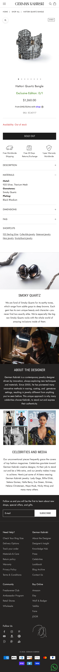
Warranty (7, 564)
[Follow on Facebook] (4, 631)
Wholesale (8, 606)
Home (5, 11)
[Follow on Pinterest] (19, 631)
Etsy (34, 595)
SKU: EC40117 (29, 112)
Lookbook (37, 564)
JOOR (35, 616)
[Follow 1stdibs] (4, 641)
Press (34, 554)
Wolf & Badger (39, 600)
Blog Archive (38, 569)
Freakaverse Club (11, 590)
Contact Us (37, 574)
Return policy (9, 559)
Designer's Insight (40, 543)
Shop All (15, 11)
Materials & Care (11, 554)
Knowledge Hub (40, 548)
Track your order (10, 548)
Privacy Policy (9, 569)
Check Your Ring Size (13, 538)
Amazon (36, 590)
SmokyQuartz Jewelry (23, 238)
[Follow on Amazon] (11, 636)
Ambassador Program (13, 595)
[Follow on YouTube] (4, 636)
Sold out (29, 136)
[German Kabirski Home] (44, 631)
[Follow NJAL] (11, 641)
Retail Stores (9, 600)
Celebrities (37, 559)
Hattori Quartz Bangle (33, 11)
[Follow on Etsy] (19, 636)
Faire (34, 611)
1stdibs (35, 606)
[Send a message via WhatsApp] (54, 667)
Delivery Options (11, 543)
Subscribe (45, 513)
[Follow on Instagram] (11, 631)
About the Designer (41, 538)
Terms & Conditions (12, 574)
